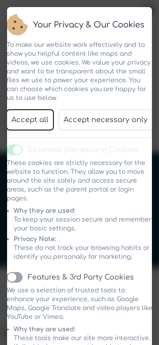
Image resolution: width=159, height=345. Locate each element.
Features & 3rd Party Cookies (81, 277)
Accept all (30, 120)
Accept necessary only (106, 120)
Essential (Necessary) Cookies (83, 150)
